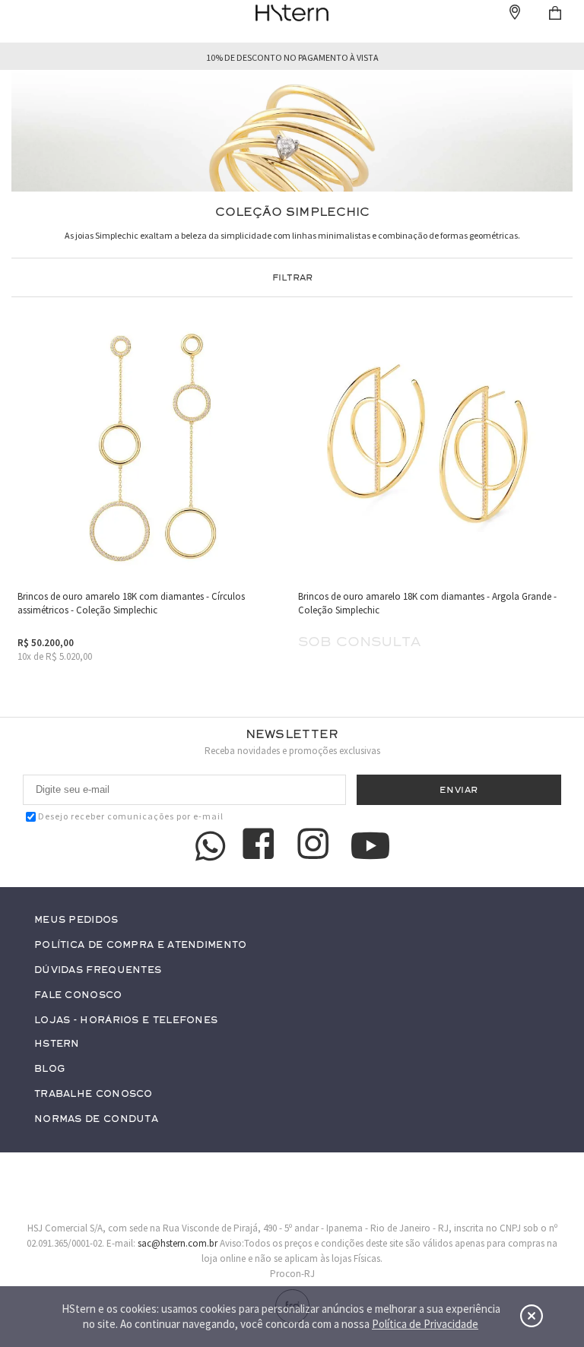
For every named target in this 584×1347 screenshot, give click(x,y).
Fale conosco (78, 995)
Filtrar (292, 277)
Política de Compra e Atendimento (140, 945)
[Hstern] (292, 13)
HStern (57, 1044)
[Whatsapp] (210, 846)
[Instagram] (316, 846)
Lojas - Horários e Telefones (125, 1020)
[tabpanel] (292, 131)
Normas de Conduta (96, 1119)
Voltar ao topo (543, 1219)
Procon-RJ (292, 1273)
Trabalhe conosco (93, 1094)
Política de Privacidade (425, 1324)
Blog (49, 1069)
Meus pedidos (76, 920)
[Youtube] (370, 846)
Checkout (555, 13)
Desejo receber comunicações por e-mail (131, 816)
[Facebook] (261, 846)
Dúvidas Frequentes (97, 970)
